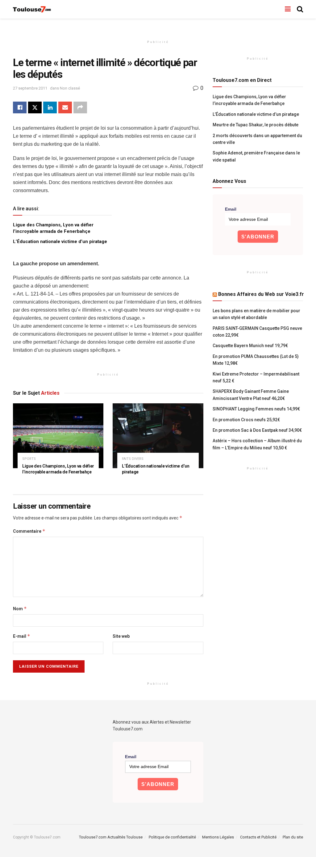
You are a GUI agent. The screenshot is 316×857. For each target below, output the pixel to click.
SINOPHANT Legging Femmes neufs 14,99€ (256, 408)
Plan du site (293, 837)
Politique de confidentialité (172, 837)
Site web (121, 636)
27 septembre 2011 (30, 88)
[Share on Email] (65, 107)
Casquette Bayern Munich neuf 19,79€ (250, 345)
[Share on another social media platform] (80, 107)
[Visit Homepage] (32, 9)
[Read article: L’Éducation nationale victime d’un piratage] (158, 435)
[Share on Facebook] (20, 107)
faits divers (132, 458)
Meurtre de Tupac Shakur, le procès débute (255, 124)
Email (230, 209)
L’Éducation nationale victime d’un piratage (60, 241)
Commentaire (29, 531)
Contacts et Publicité (258, 837)
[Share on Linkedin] (50, 107)
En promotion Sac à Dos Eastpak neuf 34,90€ (257, 430)
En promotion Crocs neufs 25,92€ (246, 419)
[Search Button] (300, 9)
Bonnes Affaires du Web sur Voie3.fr (261, 294)
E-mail (21, 636)
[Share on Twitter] (35, 107)
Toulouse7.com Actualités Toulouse (111, 837)
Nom (20, 608)
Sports (29, 458)
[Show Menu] (288, 9)
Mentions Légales (218, 837)
